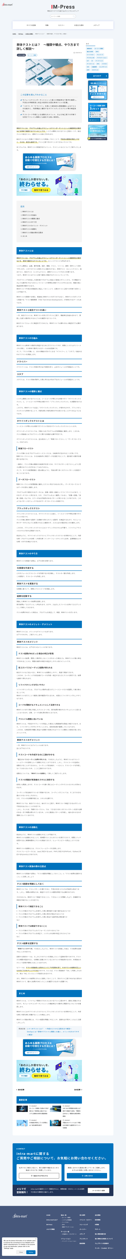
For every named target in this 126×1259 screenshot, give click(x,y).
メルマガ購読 (50, 1229)
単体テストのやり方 (29, 222)
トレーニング (84, 1224)
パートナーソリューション (69, 1241)
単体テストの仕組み (29, 215)
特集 (47, 25)
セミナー (61, 25)
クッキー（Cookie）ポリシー (104, 1248)
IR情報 (97, 1224)
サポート (97, 1229)
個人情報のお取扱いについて (104, 1239)
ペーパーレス (99, 61)
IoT (88, 61)
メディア (96, 25)
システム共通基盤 (67, 1220)
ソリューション (66, 1239)
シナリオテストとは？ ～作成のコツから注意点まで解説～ (49, 1028)
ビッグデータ (103, 67)
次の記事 (77, 1089)
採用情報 (97, 1220)
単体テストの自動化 (29, 229)
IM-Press (49, 1224)
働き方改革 (90, 51)
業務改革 (89, 48)
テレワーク (100, 54)
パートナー (83, 1229)
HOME (48, 1215)
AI (92, 61)
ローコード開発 (32, 55)
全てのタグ (97, 76)
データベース (90, 64)
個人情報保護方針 (100, 1234)
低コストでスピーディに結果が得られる (32, 759)
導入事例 (82, 1215)
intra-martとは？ (52, 1220)
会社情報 (97, 1215)
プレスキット (84, 1239)
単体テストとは (27, 211)
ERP (88, 70)
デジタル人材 (90, 57)
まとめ (24, 236)
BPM (97, 51)
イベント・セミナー (86, 1220)
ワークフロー (90, 54)
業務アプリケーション (68, 1227)
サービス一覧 (65, 1232)
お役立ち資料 (79, 25)
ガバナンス (95, 70)
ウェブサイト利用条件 (102, 1243)
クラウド (104, 64)
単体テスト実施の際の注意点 (32, 232)
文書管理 (94, 67)
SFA (88, 67)
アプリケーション (102, 57)
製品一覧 (63, 1215)
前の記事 (21, 1089)
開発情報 (82, 1243)
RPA (98, 64)
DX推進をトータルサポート (69, 1234)
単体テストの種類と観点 (31, 218)
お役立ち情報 (21, 55)
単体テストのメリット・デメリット (35, 225)
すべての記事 (31, 25)
